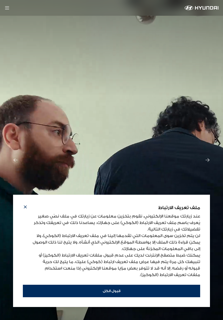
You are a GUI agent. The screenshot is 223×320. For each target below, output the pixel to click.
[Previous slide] (15, 160)
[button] (25, 207)
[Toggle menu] (7, 8)
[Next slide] (207, 160)
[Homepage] (202, 8)
